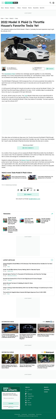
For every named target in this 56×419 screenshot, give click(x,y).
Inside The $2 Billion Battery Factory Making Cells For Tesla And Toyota (21, 269)
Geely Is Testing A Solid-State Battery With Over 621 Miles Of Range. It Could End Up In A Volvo (27, 287)
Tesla (6, 18)
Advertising (46, 389)
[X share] (21, 190)
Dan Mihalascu (12, 68)
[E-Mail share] (38, 190)
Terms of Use (10, 407)
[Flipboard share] (28, 190)
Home (2, 18)
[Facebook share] (18, 190)
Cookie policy (24, 414)
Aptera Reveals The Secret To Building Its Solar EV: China (18, 283)
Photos (30, 7)
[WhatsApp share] (34, 190)
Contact (46, 391)
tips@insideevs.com (34, 199)
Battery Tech (10, 271)
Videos (19, 7)
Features (12, 7)
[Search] (50, 3)
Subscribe (11, 403)
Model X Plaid (25, 160)
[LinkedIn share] (25, 190)
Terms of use (38, 414)
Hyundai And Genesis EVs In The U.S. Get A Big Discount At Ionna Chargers (22, 278)
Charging (10, 280)
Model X (11, 18)
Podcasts (24, 7)
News (2, 7)
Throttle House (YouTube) (11, 184)
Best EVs (42, 7)
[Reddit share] (31, 190)
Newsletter (36, 7)
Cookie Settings (31, 414)
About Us (46, 387)
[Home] (11, 3)
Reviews (7, 7)
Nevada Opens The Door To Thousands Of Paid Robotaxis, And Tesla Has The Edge (24, 274)
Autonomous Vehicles (12, 275)
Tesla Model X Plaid (9, 74)
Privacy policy (17, 414)
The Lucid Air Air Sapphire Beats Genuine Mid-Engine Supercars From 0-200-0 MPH (24, 292)
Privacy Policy (14, 406)
